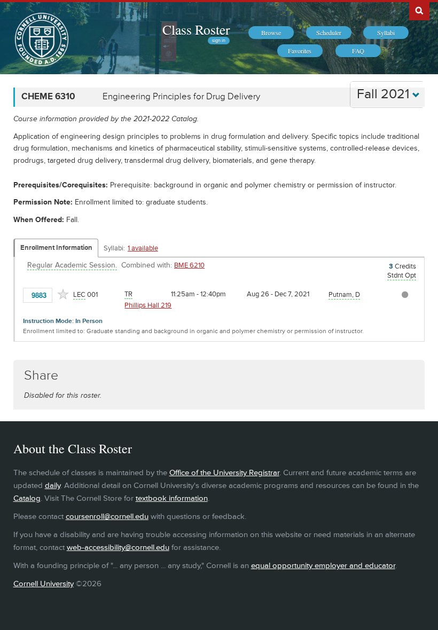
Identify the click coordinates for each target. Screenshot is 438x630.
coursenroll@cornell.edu (107, 516)
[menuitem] (271, 32)
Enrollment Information (56, 247)
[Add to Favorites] (63, 294)
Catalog (27, 498)
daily (52, 486)
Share (41, 375)
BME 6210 (189, 265)
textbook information (172, 498)
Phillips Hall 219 (147, 305)
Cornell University (43, 584)
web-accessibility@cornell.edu (118, 547)
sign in (218, 40)
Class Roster (196, 29)
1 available (143, 248)
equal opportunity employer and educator (323, 566)
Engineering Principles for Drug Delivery (181, 96)
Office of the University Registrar (224, 473)
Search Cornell (419, 10)
